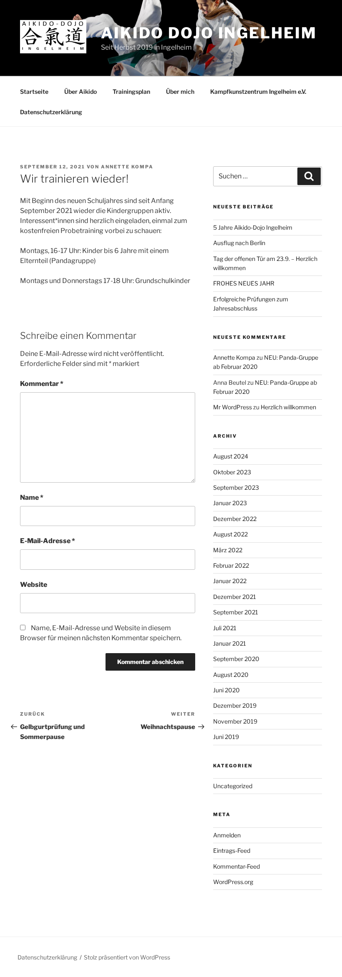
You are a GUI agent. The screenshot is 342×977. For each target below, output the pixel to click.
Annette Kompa (127, 167)
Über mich (180, 91)
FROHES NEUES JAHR (243, 283)
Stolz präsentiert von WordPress (127, 957)
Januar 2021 (229, 643)
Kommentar (41, 384)
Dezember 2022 (234, 518)
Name (31, 497)
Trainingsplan (131, 91)
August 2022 (230, 534)
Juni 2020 (226, 690)
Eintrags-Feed (231, 850)
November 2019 (235, 721)
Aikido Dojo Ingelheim (209, 33)
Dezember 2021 (234, 596)
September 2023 (236, 487)
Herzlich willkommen (288, 407)
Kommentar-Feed (236, 866)
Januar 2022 (229, 580)
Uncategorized (232, 785)
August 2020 (231, 674)
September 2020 (236, 658)
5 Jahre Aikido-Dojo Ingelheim (252, 227)
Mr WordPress (232, 407)
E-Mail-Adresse (47, 541)
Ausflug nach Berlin (239, 242)
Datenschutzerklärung (51, 111)
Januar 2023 (230, 502)
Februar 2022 (231, 565)
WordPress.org (233, 881)
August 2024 (230, 456)
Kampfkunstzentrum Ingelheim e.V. (258, 91)
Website (33, 585)
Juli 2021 (224, 627)
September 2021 (235, 612)
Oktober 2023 (232, 472)
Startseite (34, 91)
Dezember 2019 (234, 705)
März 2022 (227, 550)
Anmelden (227, 835)
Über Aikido (80, 91)
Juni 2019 (226, 736)
